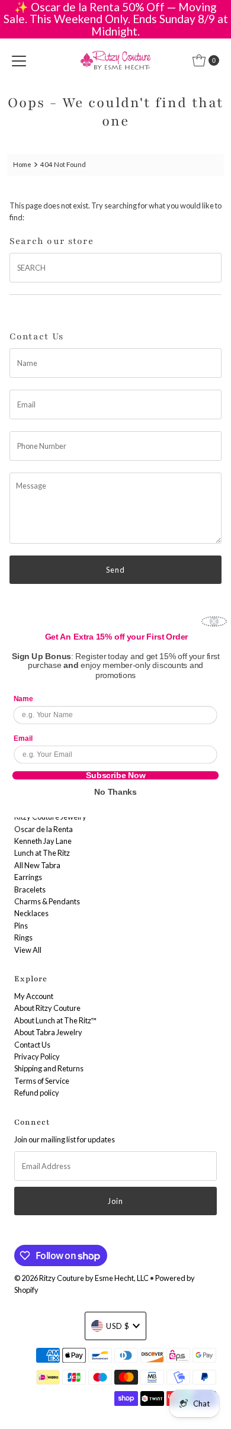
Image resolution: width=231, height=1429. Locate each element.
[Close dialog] (214, 621)
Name (23, 699)
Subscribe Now (116, 775)
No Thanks (115, 791)
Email (23, 738)
